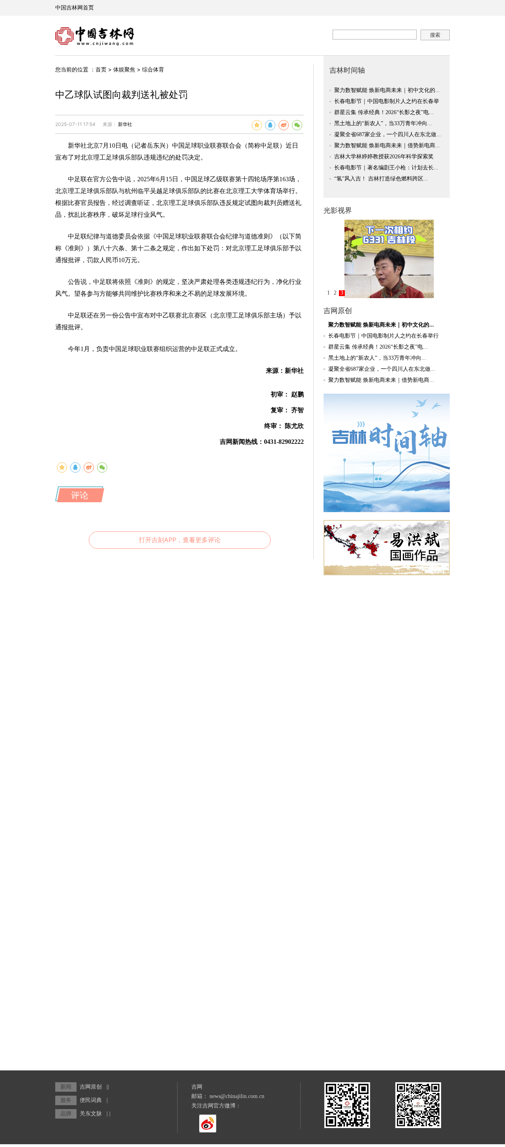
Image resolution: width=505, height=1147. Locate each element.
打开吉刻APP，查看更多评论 (180, 540)
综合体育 (153, 69)
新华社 (125, 124)
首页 (101, 69)
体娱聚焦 (124, 69)
